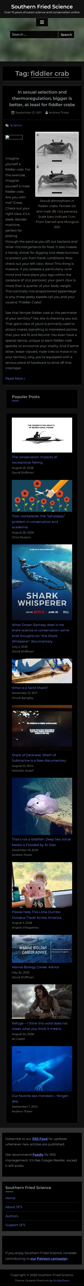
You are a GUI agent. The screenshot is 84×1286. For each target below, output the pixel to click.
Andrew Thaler (59, 112)
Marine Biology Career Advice (35, 967)
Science (16, 125)
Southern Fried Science (42, 6)
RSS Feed (40, 1139)
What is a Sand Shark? (30, 688)
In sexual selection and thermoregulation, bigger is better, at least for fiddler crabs (42, 98)
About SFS (13, 1207)
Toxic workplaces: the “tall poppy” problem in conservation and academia (38, 521)
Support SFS (15, 1225)
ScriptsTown (61, 1280)
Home (10, 1198)
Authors (11, 1216)
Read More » (15, 379)
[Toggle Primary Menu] (42, 22)
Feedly (38, 1155)
